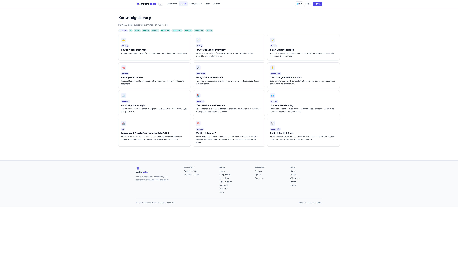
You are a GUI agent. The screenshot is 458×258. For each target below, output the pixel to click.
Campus (216, 4)
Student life (199, 30)
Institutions (224, 178)
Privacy (293, 185)
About (292, 171)
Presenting (165, 30)
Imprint (293, 182)
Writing (209, 30)
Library (183, 4)
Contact (293, 175)
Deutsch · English (191, 171)
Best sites (223, 189)
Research (188, 30)
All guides (123, 30)
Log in (308, 4)
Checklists (223, 185)
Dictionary (172, 4)
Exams (137, 30)
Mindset (155, 30)
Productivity (177, 30)
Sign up (317, 4)
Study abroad (196, 4)
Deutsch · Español (191, 175)
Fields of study (225, 182)
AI (130, 30)
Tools (207, 4)
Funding (146, 30)
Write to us (259, 178)
